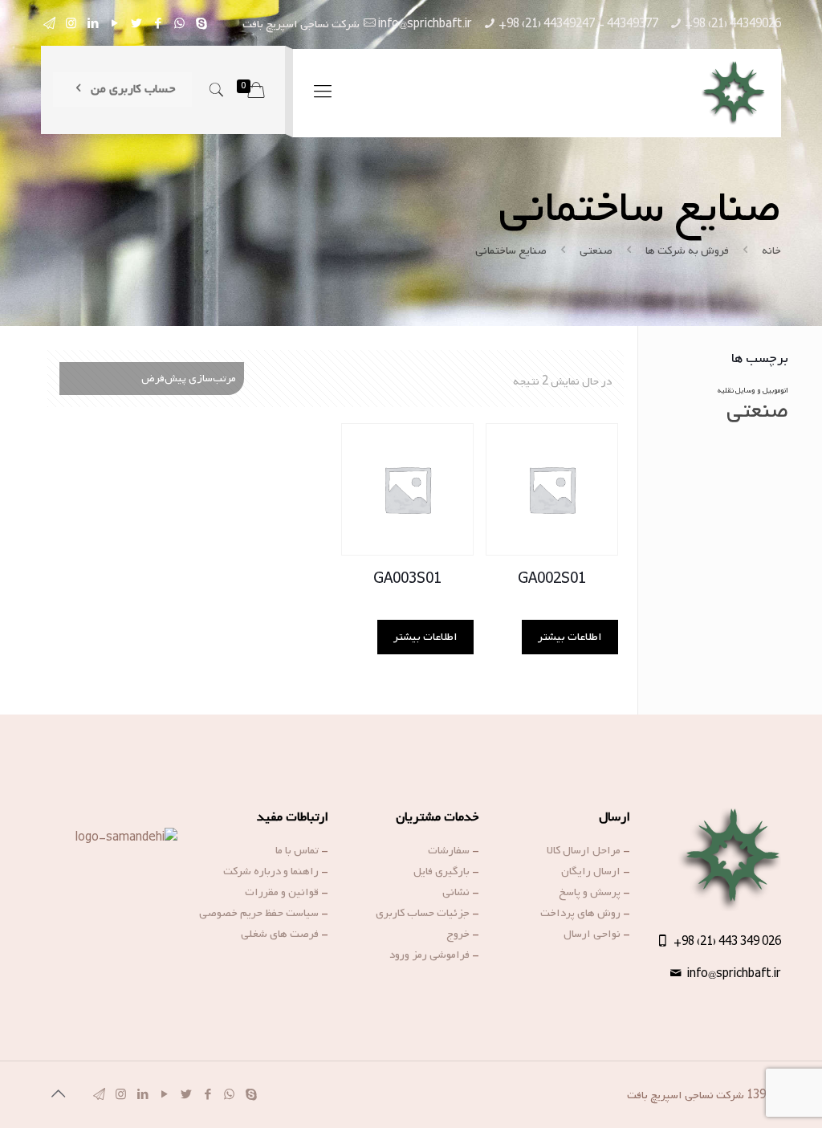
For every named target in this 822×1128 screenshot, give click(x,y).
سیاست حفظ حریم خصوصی (259, 913)
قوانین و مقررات (282, 892)
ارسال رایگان (591, 871)
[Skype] (201, 24)
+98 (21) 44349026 (733, 24)
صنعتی (596, 251)
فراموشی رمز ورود (429, 955)
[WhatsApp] (179, 24)
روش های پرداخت (580, 913)
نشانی (456, 892)
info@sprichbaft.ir (425, 24)
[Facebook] (157, 24)
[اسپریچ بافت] (733, 93)
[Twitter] (136, 24)
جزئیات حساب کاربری (423, 913)
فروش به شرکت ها (687, 251)
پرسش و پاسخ (590, 892)
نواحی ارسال (592, 934)
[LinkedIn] (92, 24)
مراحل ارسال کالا (584, 850)
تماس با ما (297, 850)
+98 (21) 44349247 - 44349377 (578, 24)
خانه (771, 251)
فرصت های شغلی (280, 934)
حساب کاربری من (131, 89)
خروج (458, 934)
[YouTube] (114, 24)
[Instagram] (71, 24)
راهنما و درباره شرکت (271, 871)
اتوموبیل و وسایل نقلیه (753, 390)
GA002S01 (552, 579)
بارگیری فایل (441, 871)
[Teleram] (49, 24)
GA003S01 (407, 579)
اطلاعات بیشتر (570, 637)
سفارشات (449, 850)
